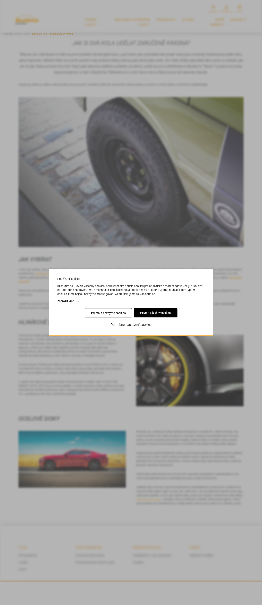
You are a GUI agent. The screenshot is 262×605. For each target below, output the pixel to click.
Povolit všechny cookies (155, 312)
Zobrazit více (65, 301)
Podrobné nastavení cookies (131, 325)
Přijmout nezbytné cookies (108, 313)
